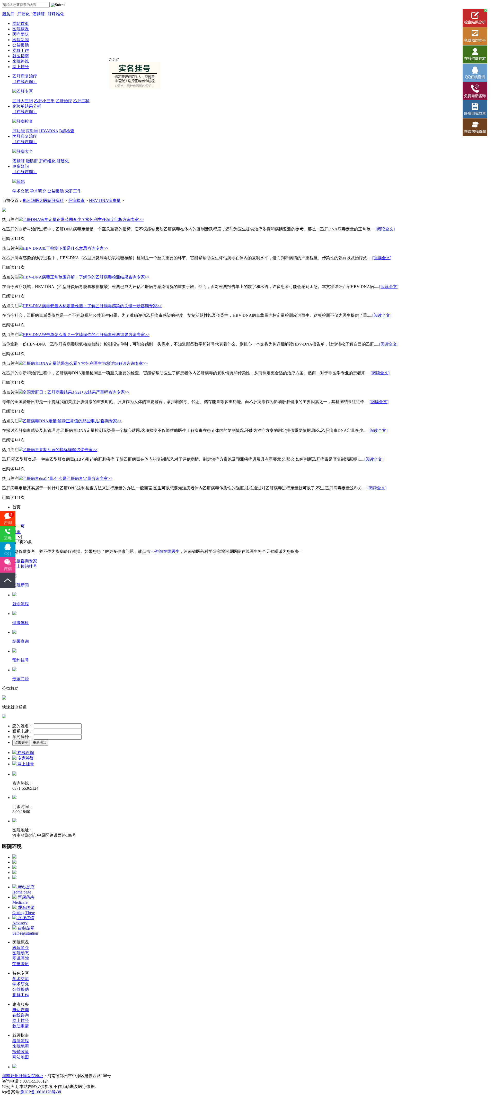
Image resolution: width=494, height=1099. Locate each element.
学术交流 (20, 191)
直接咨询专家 (24, 561)
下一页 (18, 526)
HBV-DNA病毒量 (105, 200)
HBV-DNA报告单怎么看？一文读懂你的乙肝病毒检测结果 (75, 334)
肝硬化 (23, 14)
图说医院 (20, 958)
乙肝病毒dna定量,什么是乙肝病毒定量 (57, 478)
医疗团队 (20, 34)
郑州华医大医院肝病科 (43, 200)
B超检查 (66, 131)
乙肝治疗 (64, 101)
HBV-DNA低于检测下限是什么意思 (55, 248)
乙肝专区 (24, 91)
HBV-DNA (48, 131)
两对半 (32, 131)
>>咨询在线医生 (165, 551)
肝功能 (18, 131)
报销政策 (20, 1051)
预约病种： (22, 736)
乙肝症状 (81, 101)
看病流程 (20, 1041)
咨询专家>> (133, 219)
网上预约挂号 (24, 566)
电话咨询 (20, 1010)
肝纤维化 (56, 14)
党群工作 (20, 50)
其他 (20, 181)
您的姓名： (22, 726)
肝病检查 (24, 121)
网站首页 (20, 23)
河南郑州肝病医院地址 (22, 1076)
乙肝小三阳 (44, 101)
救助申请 (20, 1026)
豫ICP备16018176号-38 (40, 1092)
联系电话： (22, 731)
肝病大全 (24, 151)
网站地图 (20, 1057)
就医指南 (20, 56)
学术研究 (38, 191)
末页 (16, 531)
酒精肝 (38, 14)
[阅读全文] (385, 229)
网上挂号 (20, 66)
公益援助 (20, 45)
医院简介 (20, 947)
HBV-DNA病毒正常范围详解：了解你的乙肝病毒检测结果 (75, 277)
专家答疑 (25, 758)
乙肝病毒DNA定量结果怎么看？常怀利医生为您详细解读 (75, 363)
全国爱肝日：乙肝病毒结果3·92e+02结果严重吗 (65, 392)
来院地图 (20, 1046)
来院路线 (20, 61)
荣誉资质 (20, 964)
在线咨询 (25, 752)
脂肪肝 (8, 14)
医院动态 (20, 953)
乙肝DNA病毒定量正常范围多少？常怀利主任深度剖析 (72, 219)
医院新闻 (20, 40)
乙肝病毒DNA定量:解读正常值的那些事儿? (62, 421)
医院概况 (20, 29)
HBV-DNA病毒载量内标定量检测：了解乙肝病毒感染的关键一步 (82, 306)
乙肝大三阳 (22, 101)
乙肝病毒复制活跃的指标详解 (49, 450)
